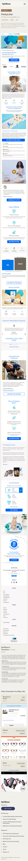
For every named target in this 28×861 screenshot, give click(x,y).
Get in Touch (8, 809)
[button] (24, 4)
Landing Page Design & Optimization (12, 816)
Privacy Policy (4, 859)
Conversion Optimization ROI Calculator (13, 836)
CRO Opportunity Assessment (11, 834)
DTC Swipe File (7, 839)
